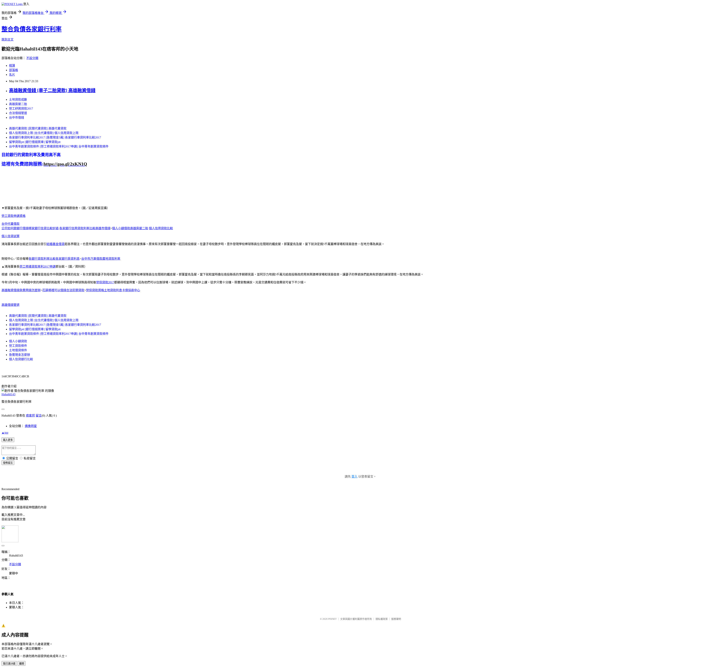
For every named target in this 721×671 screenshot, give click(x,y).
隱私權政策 (382, 619)
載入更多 (8, 440)
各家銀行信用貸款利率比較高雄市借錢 (84, 228)
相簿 (12, 65)
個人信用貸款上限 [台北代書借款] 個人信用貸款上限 (43, 133)
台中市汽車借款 (91, 258)
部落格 (13, 70)
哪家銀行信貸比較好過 (44, 228)
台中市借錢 (16, 117)
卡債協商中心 (131, 290)
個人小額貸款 (18, 341)
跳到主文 (8, 39)
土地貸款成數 (18, 99)
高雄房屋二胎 (18, 104)
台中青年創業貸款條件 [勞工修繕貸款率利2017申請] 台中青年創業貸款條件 (59, 146)
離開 (21, 663)
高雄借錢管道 (11, 304)
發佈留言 (8, 462)
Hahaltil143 (8, 394)
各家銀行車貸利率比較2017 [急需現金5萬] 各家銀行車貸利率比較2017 (55, 137)
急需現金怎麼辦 (19, 354)
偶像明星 (31, 426)
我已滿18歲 (9, 663)
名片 (12, 74)
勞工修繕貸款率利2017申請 (38, 266)
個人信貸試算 (11, 236)
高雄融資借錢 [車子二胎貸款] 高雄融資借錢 (52, 90)
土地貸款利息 (113, 290)
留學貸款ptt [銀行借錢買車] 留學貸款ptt (34, 142)
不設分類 (32, 58)
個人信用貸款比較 (161, 228)
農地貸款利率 (111, 258)
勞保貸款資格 (95, 290)
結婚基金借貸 (56, 244)
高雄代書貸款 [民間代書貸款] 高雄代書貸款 (37, 128)
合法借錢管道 (18, 113)
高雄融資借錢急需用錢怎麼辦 (21, 290)
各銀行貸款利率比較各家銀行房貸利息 (54, 258)
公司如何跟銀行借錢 (15, 228)
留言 (39, 415)
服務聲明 (396, 619)
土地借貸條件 (18, 350)
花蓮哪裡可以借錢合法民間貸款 (63, 290)
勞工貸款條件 (18, 345)
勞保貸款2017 (105, 282)
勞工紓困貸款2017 (21, 108)
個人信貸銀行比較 (21, 359)
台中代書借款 (11, 223)
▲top (5, 432)
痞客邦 (30, 415)
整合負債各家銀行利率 (32, 29)
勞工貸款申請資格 (14, 215)
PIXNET (332, 619)
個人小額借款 (121, 228)
